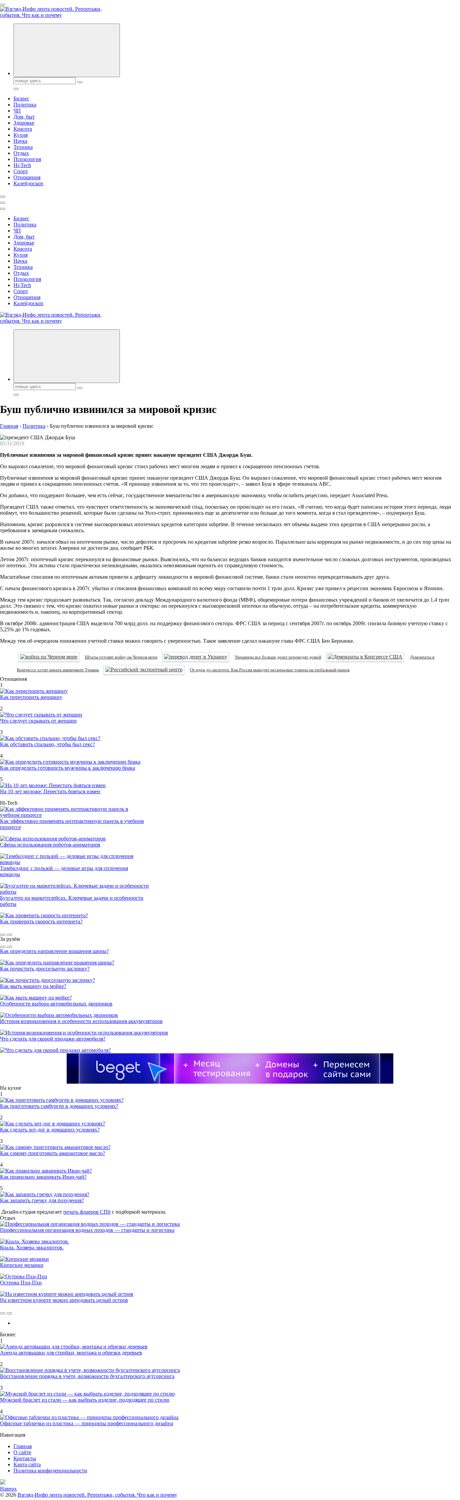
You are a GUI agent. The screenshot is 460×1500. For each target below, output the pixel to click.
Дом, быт (24, 117)
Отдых (21, 153)
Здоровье (23, 123)
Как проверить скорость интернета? (41, 921)
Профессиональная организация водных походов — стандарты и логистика (87, 1230)
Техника (23, 147)
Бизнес (21, 98)
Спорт (20, 171)
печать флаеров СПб (86, 1212)
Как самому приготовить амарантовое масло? (52, 1153)
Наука (20, 141)
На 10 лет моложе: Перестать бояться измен (50, 791)
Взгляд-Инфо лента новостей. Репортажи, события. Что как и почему (97, 1495)
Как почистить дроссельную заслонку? (45, 968)
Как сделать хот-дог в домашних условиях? (50, 1129)
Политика (24, 104)
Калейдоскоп (28, 183)
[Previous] (2, 935)
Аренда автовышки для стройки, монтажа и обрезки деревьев (71, 1352)
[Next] (9, 935)
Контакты (24, 1458)
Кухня (20, 135)
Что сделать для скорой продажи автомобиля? (52, 1039)
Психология (27, 159)
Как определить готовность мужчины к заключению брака (67, 768)
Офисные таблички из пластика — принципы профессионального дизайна (86, 1423)
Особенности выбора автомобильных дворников (56, 1004)
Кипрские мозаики (21, 1265)
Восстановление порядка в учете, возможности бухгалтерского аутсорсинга (87, 1376)
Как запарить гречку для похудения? (42, 1200)
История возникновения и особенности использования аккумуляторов (81, 1021)
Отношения (26, 177)
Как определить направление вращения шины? (54, 951)
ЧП (17, 111)
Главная (22, 1446)
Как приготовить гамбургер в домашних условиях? (59, 1106)
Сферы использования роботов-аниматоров (50, 845)
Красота (22, 129)
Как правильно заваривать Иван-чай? (43, 1177)
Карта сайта (27, 1464)
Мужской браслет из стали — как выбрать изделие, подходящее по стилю (84, 1400)
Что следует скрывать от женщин (38, 721)
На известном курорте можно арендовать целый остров (64, 1300)
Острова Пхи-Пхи (21, 1282)
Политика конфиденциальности (50, 1470)
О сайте (22, 1452)
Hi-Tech (22, 165)
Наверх (8, 1489)
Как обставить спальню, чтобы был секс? (47, 744)
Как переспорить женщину (31, 697)
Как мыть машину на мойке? (33, 986)
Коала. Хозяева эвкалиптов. (32, 1247)
